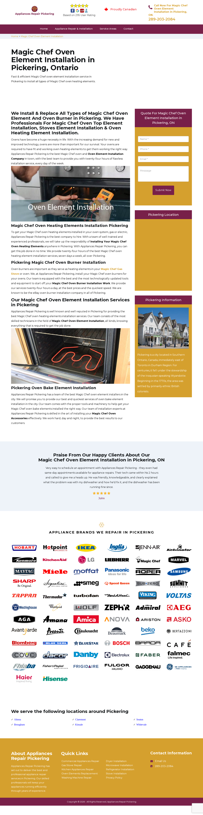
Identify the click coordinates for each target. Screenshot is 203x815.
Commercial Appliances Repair (80, 761)
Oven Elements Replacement (80, 773)
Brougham (19, 724)
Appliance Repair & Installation (74, 28)
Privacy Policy (114, 777)
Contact (128, 28)
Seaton (139, 719)
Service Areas (108, 28)
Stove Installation (116, 773)
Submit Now (163, 190)
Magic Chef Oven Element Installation (42, 36)
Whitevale (141, 724)
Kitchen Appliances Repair (78, 769)
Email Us (160, 761)
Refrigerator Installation (120, 769)
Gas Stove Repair (72, 765)
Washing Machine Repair (77, 777)
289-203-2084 (161, 19)
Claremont (80, 719)
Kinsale (79, 724)
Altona (17, 719)
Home (44, 28)
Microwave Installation (119, 765)
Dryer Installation (116, 761)
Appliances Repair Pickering (121, 801)
